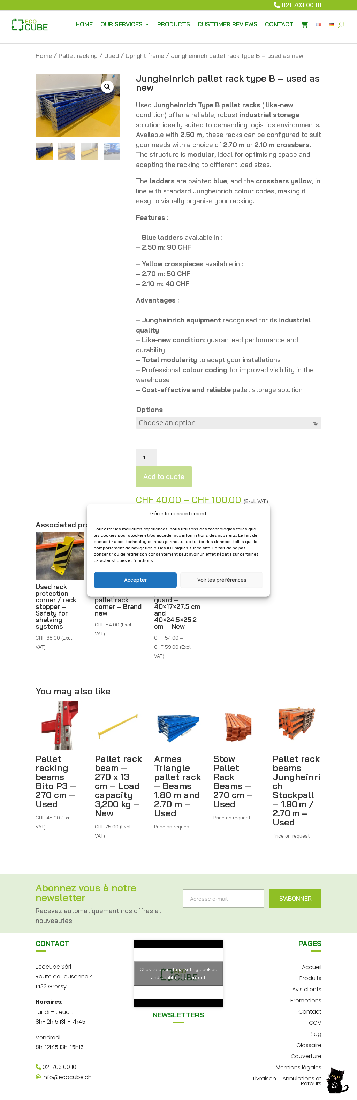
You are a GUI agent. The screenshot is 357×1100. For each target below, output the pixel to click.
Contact (309, 1011)
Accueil (311, 966)
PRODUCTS (173, 24)
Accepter (135, 579)
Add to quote (163, 476)
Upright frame (145, 55)
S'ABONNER (295, 898)
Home (44, 55)
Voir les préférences (221, 579)
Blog (315, 1033)
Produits (310, 977)
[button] (107, 87)
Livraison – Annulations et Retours (287, 1080)
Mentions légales (298, 1066)
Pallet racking (78, 55)
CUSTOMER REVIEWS (227, 24)
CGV (315, 1022)
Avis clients (306, 988)
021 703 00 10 (301, 5)
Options (149, 409)
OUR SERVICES (121, 24)
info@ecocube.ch (66, 1077)
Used (111, 55)
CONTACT (279, 24)
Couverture (306, 1055)
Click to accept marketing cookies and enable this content (178, 973)
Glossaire (308, 1044)
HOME (84, 24)
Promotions (305, 999)
